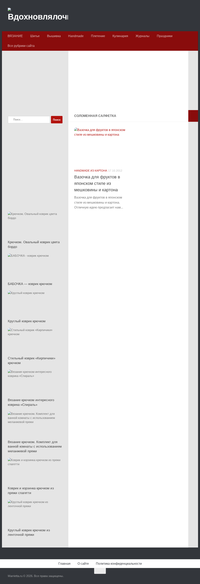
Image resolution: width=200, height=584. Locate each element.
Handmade (76, 36)
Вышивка (54, 36)
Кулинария (120, 36)
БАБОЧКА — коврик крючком (30, 284)
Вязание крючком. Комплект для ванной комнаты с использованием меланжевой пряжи (35, 446)
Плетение (98, 36)
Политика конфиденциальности (119, 563)
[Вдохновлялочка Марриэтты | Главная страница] (38, 15)
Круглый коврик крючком (27, 321)
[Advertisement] (128, 82)
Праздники (164, 36)
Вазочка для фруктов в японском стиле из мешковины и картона (97, 183)
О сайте (83, 563)
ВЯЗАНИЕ (15, 36)
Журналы (142, 36)
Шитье (35, 36)
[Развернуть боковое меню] (193, 116)
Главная (64, 563)
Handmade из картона (90, 170)
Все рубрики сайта (21, 45)
